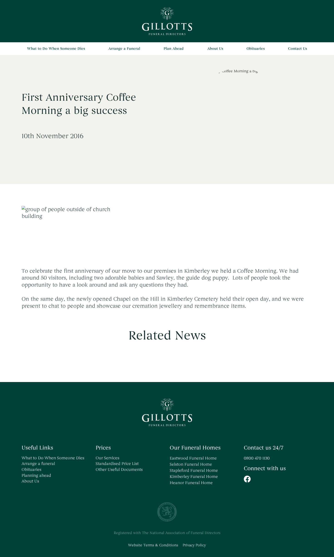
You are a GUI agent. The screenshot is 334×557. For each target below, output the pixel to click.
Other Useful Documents (119, 469)
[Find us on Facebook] (278, 479)
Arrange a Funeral (124, 48)
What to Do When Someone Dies (56, 48)
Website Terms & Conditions (153, 545)
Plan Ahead (174, 48)
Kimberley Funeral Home (194, 476)
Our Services (107, 457)
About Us (215, 48)
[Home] (167, 21)
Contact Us (297, 48)
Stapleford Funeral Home (194, 470)
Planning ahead (36, 475)
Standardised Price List (117, 463)
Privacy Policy (194, 545)
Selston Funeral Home (191, 464)
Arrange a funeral (38, 463)
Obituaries (256, 48)
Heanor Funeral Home (191, 482)
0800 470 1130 (257, 458)
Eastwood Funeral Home (193, 458)
